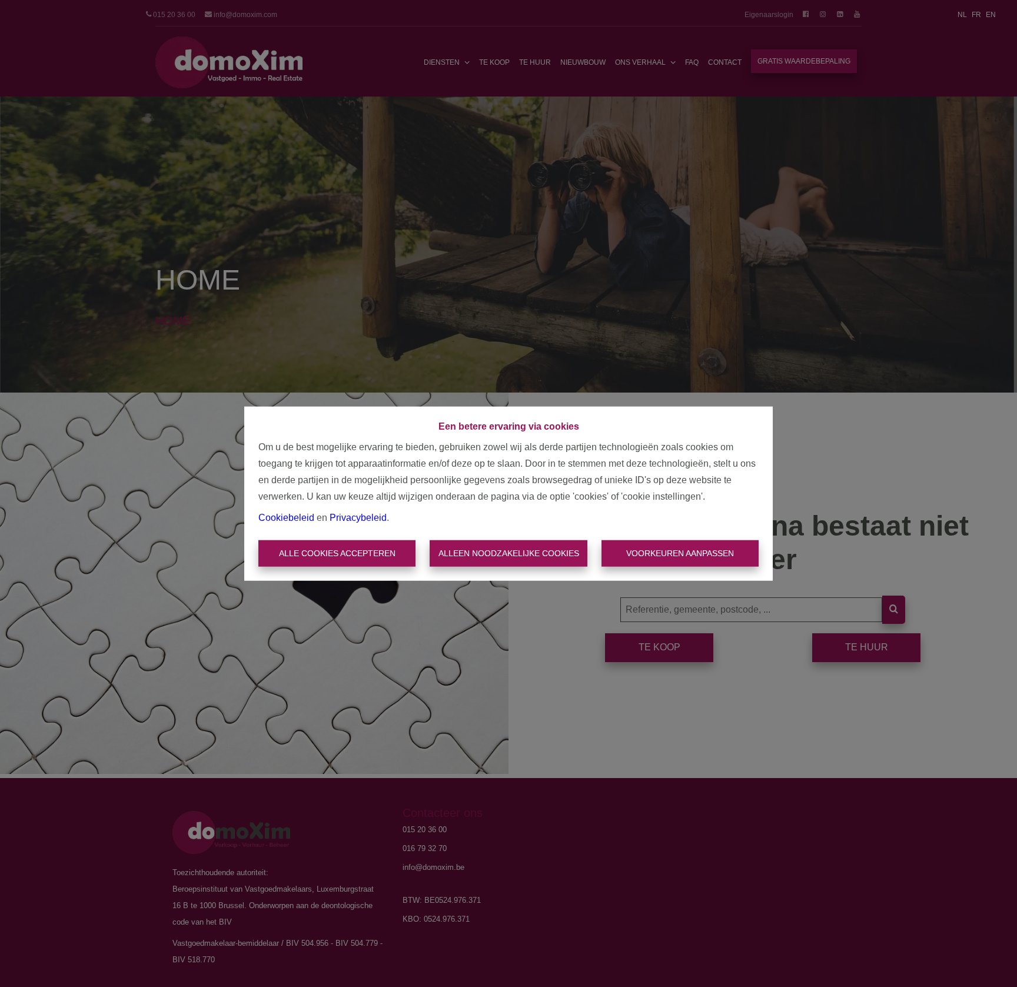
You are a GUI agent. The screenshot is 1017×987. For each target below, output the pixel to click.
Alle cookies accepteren (337, 553)
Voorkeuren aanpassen (680, 553)
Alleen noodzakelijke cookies (508, 553)
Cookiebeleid (286, 517)
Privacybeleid (358, 517)
